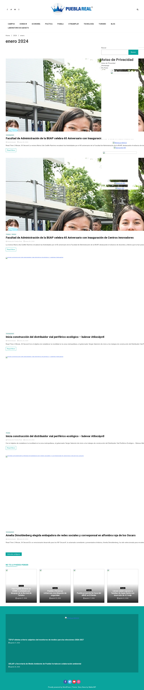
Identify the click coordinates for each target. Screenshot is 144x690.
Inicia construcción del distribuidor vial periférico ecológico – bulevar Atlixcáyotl (55, 336)
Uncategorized (10, 135)
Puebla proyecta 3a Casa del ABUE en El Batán (89, 594)
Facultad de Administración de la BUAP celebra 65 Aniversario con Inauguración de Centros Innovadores (70, 138)
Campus (11, 24)
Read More (11, 150)
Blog (113, 24)
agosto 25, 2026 (56, 598)
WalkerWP (92, 687)
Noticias (14, 234)
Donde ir (23, 24)
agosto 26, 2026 (15, 667)
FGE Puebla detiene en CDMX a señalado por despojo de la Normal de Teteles (21, 592)
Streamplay (73, 24)
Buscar (103, 48)
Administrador (11, 142)
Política (48, 24)
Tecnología (89, 24)
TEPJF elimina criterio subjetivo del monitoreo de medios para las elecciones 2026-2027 (46, 640)
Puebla (60, 24)
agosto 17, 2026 (89, 598)
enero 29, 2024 (23, 341)
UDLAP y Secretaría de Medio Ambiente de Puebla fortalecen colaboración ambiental (44, 664)
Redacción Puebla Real (14, 241)
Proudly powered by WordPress (59, 687)
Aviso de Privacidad (108, 63)
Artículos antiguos (13, 554)
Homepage (105, 65)
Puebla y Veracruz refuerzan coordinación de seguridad (55, 593)
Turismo (102, 24)
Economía (36, 24)
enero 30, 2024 (23, 142)
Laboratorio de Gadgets (18, 28)
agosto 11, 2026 (123, 598)
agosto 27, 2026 (22, 598)
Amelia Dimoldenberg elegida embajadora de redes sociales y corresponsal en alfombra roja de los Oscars (71, 535)
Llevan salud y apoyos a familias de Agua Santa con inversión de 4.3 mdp (122, 593)
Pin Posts (104, 68)
